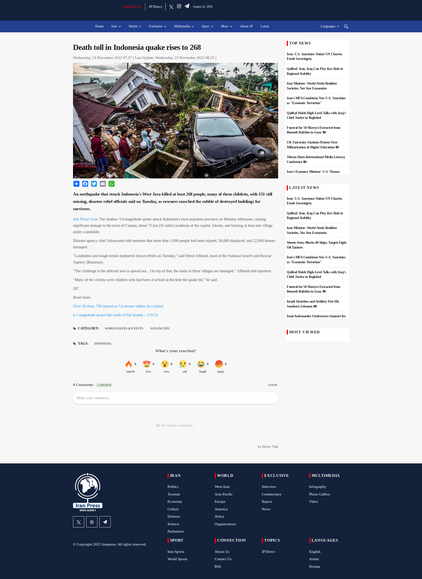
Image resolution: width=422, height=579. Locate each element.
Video (313, 501)
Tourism (174, 494)
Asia (93, 219)
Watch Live (133, 7)
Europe (220, 501)
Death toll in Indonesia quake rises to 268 (137, 47)
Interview (269, 487)
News (266, 509)
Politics (173, 487)
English (315, 552)
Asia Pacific (160, 328)
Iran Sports (176, 552)
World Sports (177, 559)
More (224, 26)
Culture (173, 509)
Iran (114, 26)
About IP (246, 26)
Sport (205, 26)
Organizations (225, 524)
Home (99, 26)
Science (173, 524)
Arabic (314, 559)
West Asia (222, 487)
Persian (314, 566)
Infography (317, 487)
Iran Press (80, 219)
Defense (174, 516)
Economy (175, 501)
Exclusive (155, 26)
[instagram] (179, 6)
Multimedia (182, 26)
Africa (219, 516)
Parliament (176, 531)
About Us (222, 552)
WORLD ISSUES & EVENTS (124, 328)
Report (267, 501)
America (221, 509)
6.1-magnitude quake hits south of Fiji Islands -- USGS (115, 315)
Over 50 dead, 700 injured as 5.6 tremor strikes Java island (118, 306)
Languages (328, 26)
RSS (218, 566)
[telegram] (187, 7)
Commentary (272, 494)
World (133, 26)
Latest (265, 26)
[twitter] (171, 7)
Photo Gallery (319, 494)
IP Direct (155, 7)
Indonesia (102, 343)
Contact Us (223, 559)
